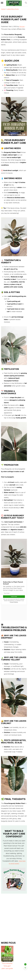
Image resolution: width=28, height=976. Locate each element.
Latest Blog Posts (13, 9)
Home (3, 9)
